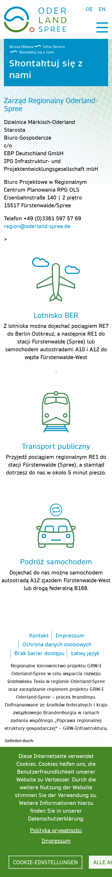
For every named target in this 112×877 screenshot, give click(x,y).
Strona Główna (21, 46)
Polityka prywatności (56, 830)
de (89, 9)
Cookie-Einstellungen (45, 862)
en (101, 9)
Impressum (69, 635)
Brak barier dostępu (39, 653)
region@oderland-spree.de (37, 226)
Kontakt (39, 635)
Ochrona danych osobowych (56, 644)
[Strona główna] (35, 18)
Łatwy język (85, 653)
